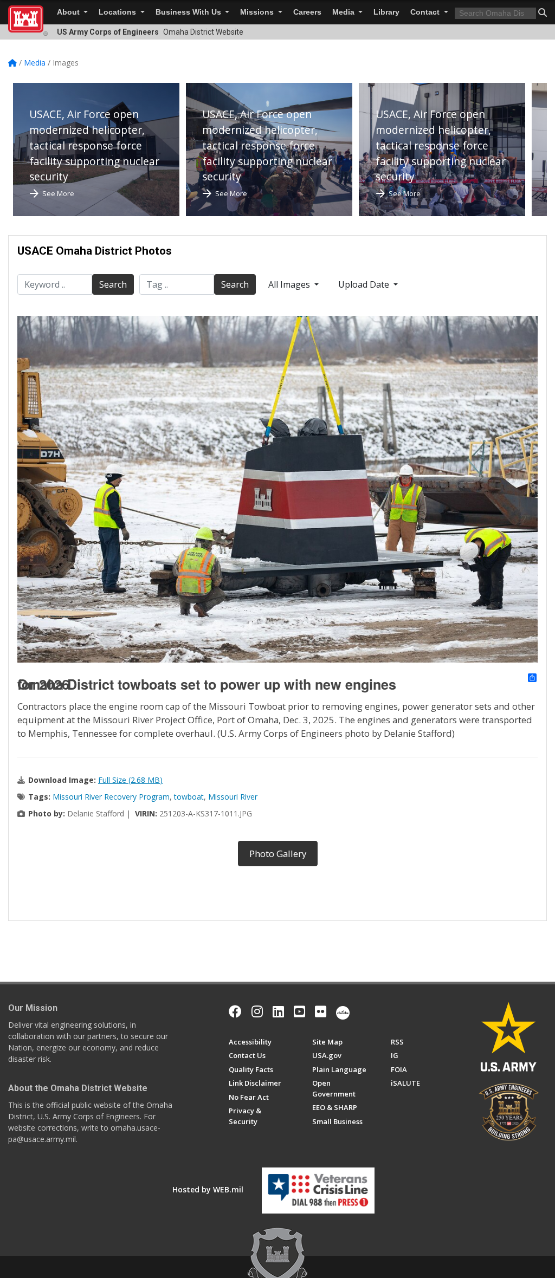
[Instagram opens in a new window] (257, 1011)
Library (386, 12)
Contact (426, 12)
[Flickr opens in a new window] (320, 1011)
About (69, 12)
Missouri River (232, 797)
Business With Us (189, 12)
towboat (189, 797)
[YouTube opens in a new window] (299, 1011)
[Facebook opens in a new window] (235, 1011)
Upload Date (364, 284)
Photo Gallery (277, 853)
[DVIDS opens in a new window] (343, 1011)
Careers (307, 12)
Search (113, 284)
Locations (118, 12)
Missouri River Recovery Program (111, 797)
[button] (542, 12)
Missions (258, 12)
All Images (290, 284)
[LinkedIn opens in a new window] (278, 1011)
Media (344, 12)
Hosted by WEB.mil (207, 1189)
